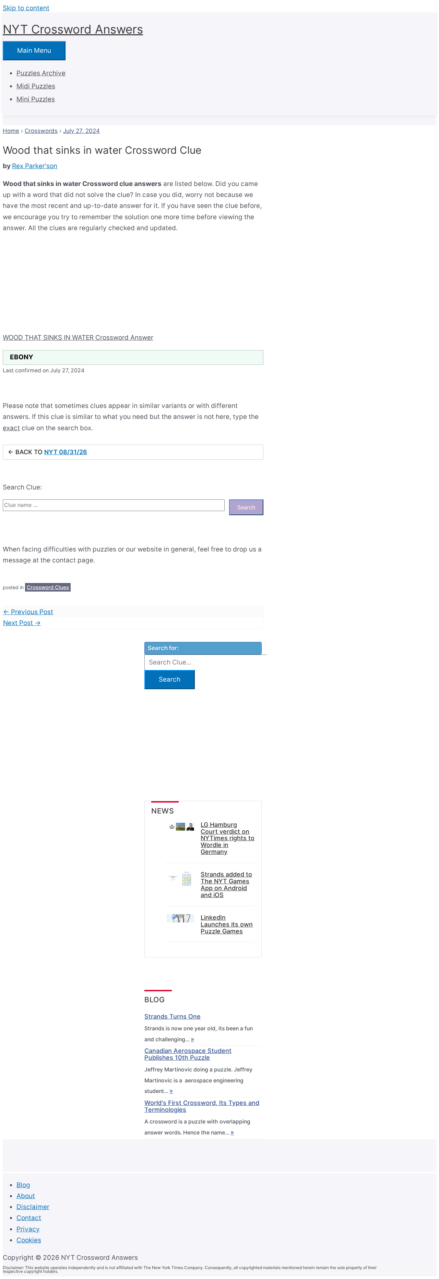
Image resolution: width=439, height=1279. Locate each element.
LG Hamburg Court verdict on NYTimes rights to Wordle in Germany (227, 838)
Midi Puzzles (35, 86)
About (25, 1196)
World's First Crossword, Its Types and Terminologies (201, 1106)
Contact (28, 1218)
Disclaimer (32, 1207)
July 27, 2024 (81, 130)
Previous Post (28, 612)
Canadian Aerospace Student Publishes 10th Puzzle (188, 1054)
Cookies (28, 1240)
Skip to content (26, 8)
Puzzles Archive (41, 73)
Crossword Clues (48, 587)
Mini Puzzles (35, 99)
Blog (23, 1185)
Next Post (22, 623)
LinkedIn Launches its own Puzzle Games (227, 924)
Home (11, 130)
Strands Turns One (172, 1016)
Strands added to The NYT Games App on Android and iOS (226, 884)
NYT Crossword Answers (73, 29)
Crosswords (41, 130)
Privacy (28, 1229)
